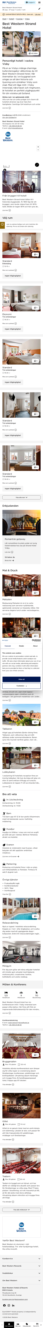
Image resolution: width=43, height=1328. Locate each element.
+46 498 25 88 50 (15, 1025)
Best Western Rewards (11, 1266)
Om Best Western (9, 1280)
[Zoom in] (38, 146)
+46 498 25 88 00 (15, 126)
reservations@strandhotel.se (18, 1022)
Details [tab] (21, 646)
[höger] (41, 1325)
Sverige (19, 19)
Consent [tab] (8, 646)
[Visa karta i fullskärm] (37, 165)
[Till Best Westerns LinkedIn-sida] (13, 1305)
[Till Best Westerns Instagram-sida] (8, 1305)
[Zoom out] (38, 149)
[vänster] (2, 1325)
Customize (20, 686)
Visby (27, 19)
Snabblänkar (7, 1273)
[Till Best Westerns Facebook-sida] (4, 1305)
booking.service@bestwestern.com (15, 1299)
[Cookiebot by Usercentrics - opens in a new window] (32, 640)
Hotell (11, 19)
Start (4, 19)
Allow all (21, 679)
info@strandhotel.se (15, 128)
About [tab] (35, 646)
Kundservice (7, 1259)
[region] (21, 156)
